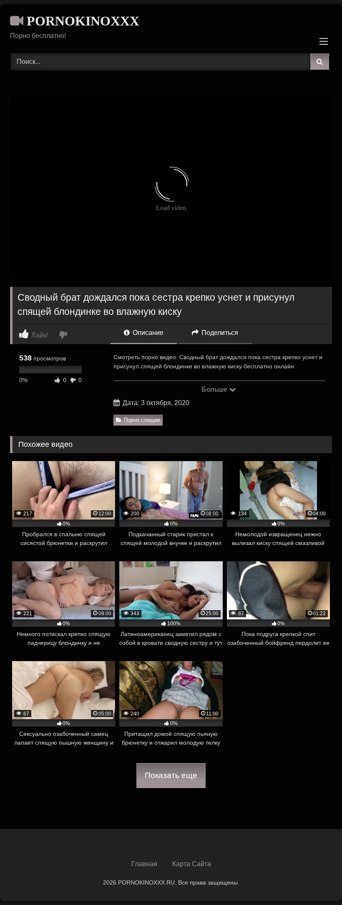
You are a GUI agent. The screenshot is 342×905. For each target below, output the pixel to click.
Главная (144, 863)
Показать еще (171, 775)
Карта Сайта (191, 863)
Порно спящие (142, 420)
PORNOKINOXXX (81, 20)
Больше (215, 389)
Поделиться (219, 332)
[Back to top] (316, 880)
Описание (147, 332)
